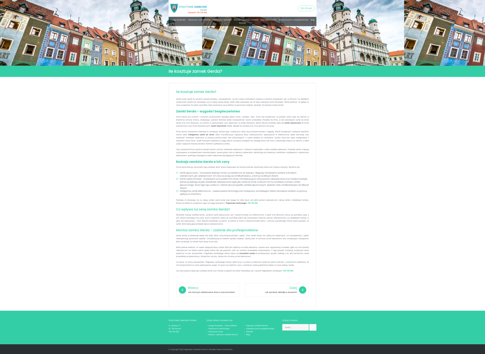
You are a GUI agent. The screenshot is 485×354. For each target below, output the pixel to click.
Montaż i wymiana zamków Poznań (223, 334)
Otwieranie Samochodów (199, 20)
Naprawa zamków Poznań (257, 325)
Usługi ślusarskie (178, 20)
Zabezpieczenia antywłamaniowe (294, 20)
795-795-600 (306, 8)
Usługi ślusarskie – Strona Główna (222, 325)
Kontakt (242, 23)
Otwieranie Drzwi (215, 331)
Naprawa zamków (268, 20)
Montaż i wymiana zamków (246, 20)
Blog (313, 20)
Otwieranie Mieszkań (222, 20)
